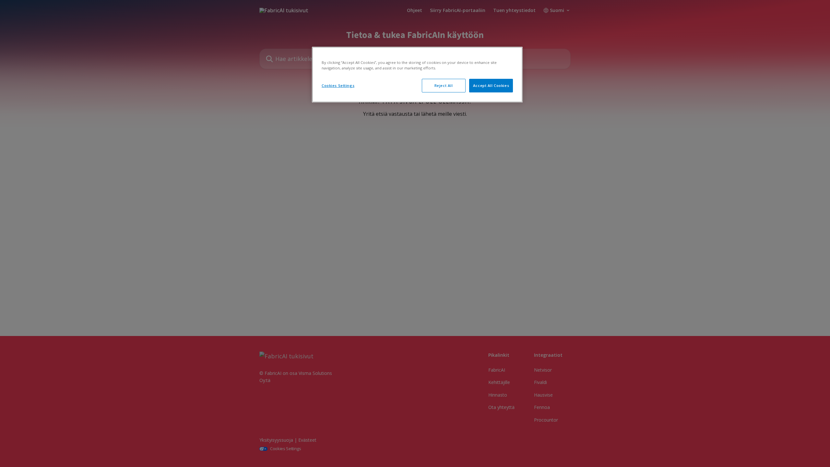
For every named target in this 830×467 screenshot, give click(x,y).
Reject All (443, 85)
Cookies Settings (338, 85)
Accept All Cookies (491, 85)
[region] (417, 74)
